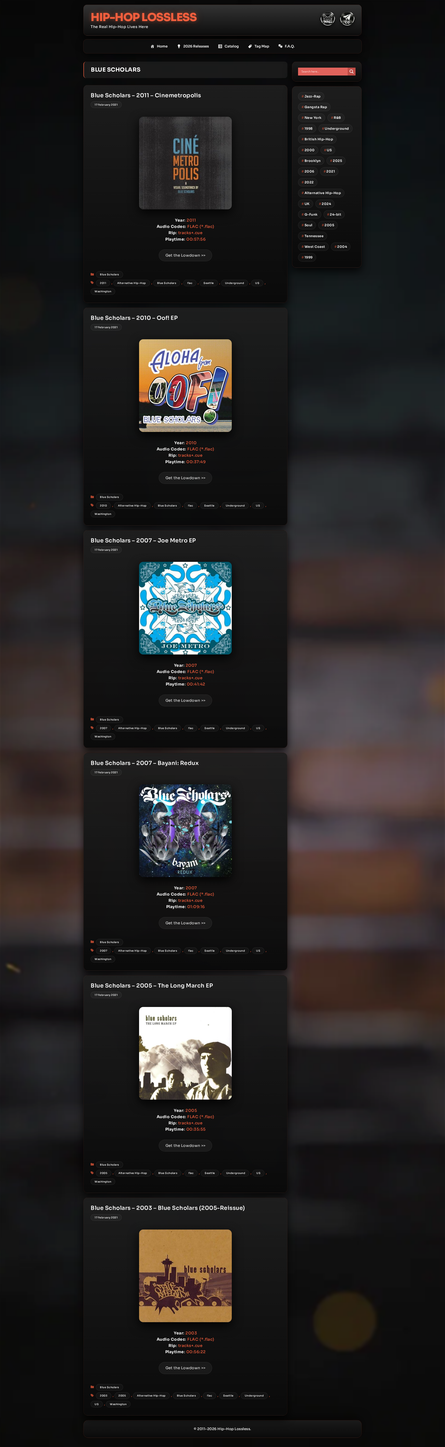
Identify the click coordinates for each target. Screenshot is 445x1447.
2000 (308, 150)
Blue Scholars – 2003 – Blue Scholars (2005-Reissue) (168, 1208)
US (257, 283)
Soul (307, 225)
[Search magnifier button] (352, 71)
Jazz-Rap (311, 96)
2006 (308, 171)
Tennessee (313, 236)
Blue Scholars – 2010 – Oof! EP (134, 318)
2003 (103, 1395)
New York (312, 118)
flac (189, 283)
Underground (234, 283)
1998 (307, 128)
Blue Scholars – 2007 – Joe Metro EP (143, 540)
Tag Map (261, 46)
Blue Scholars (109, 274)
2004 (340, 247)
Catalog (232, 46)
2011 (103, 283)
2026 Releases (196, 46)
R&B (336, 118)
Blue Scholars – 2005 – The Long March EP (152, 985)
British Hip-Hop (317, 139)
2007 (103, 728)
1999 (307, 257)
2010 (103, 505)
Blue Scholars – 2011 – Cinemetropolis (146, 95)
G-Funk (310, 214)
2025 (336, 161)
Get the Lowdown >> (185, 255)
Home (162, 46)
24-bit (334, 214)
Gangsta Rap (314, 107)
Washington (103, 291)
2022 (308, 182)
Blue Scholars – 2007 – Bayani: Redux (145, 763)
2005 (103, 1173)
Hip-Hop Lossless (144, 17)
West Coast (313, 247)
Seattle (208, 283)
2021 (329, 171)
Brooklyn (311, 161)
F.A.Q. (290, 46)
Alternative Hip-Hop (131, 283)
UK (306, 204)
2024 (325, 204)
